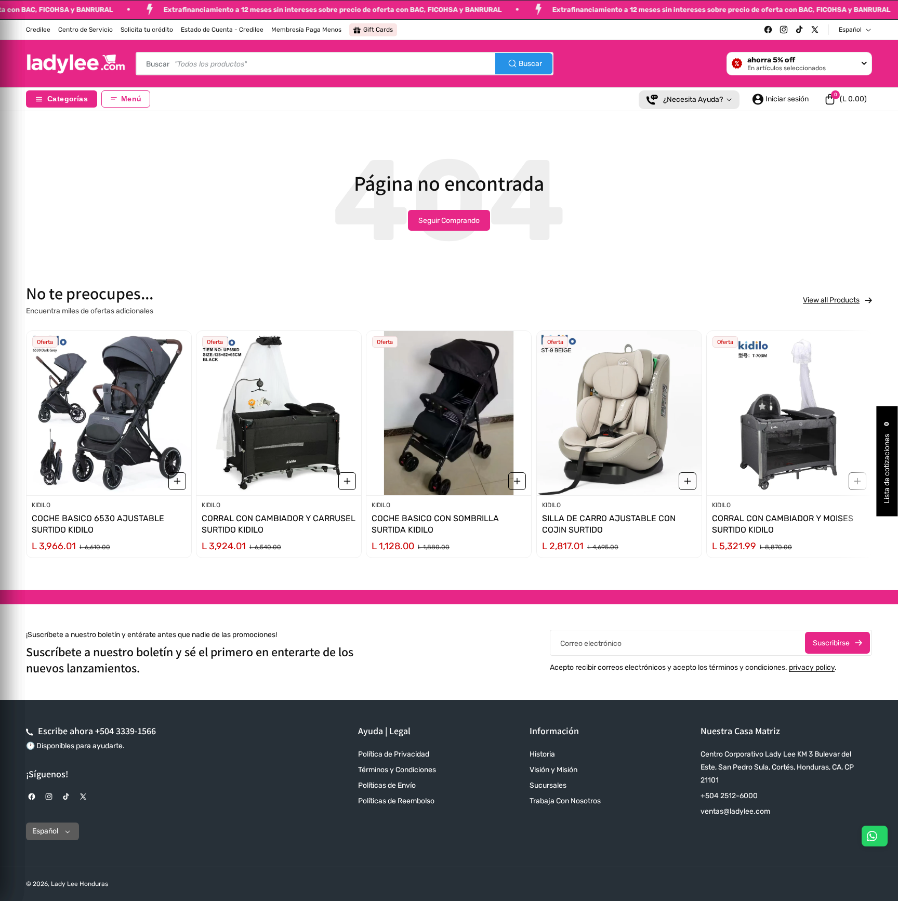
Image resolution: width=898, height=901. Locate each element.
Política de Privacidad (393, 754)
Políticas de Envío (387, 785)
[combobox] (344, 63)
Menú (131, 99)
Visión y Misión (553, 769)
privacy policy (812, 667)
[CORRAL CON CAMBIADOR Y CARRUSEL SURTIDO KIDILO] (278, 413)
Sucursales (548, 785)
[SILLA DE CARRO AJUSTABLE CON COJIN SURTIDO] (619, 413)
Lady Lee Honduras (79, 883)
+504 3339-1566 (125, 731)
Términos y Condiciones (397, 769)
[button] (845, 99)
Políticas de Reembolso (396, 801)
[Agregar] (177, 481)
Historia (542, 754)
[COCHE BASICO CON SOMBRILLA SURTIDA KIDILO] (448, 413)
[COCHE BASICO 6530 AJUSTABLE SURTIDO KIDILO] (109, 413)
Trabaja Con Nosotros (565, 801)
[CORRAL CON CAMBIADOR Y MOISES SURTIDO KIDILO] (789, 413)
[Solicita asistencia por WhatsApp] (875, 836)
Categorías (67, 99)
